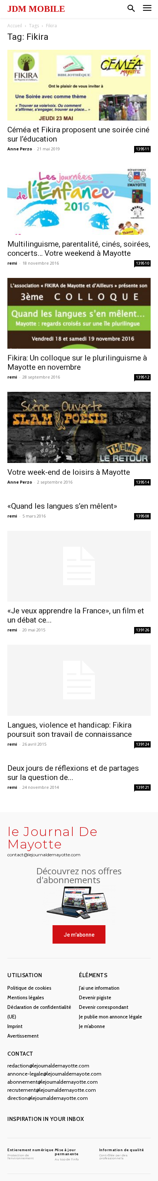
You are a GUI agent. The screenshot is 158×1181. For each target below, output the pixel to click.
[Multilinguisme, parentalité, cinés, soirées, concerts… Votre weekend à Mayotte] (79, 199)
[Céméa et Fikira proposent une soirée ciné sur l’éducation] (79, 85)
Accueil (14, 25)
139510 (142, 263)
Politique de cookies (29, 988)
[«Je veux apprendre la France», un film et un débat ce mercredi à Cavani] (79, 566)
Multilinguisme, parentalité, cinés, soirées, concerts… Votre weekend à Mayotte (78, 249)
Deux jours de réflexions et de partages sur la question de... (73, 773)
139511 (142, 148)
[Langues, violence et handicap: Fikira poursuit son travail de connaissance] (79, 680)
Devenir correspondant (103, 1007)
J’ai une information (99, 988)
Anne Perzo (19, 148)
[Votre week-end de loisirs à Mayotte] (79, 427)
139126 (142, 630)
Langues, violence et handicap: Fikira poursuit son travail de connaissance (69, 730)
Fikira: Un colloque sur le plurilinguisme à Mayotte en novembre (77, 362)
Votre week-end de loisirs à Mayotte (68, 472)
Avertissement (23, 1036)
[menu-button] (147, 9)
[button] (131, 9)
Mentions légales (25, 997)
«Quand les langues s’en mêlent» (62, 506)
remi (12, 263)
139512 (142, 377)
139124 (142, 744)
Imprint (14, 1026)
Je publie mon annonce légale (110, 1017)
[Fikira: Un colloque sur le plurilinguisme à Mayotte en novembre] (79, 313)
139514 (142, 482)
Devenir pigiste (95, 997)
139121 (142, 787)
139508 (142, 516)
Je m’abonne (92, 1026)
